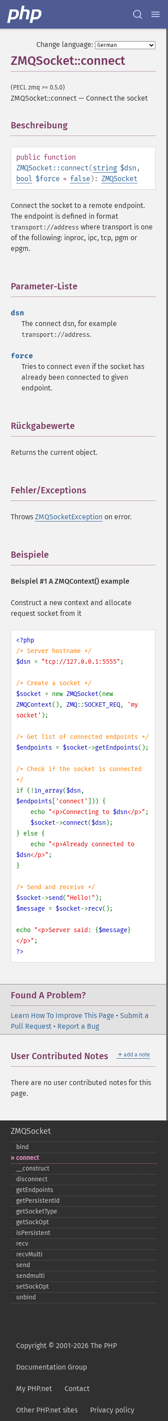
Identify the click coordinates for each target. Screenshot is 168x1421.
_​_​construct (32, 1168)
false (80, 178)
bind (22, 1147)
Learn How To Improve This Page (62, 1015)
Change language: (64, 44)
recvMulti (29, 1254)
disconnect (31, 1179)
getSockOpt (32, 1222)
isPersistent (33, 1233)
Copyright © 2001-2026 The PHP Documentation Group (66, 1356)
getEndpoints (34, 1190)
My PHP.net (34, 1388)
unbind (26, 1297)
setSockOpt (32, 1286)
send (23, 1265)
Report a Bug (78, 1026)
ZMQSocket (119, 178)
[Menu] (155, 14)
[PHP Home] (25, 14)
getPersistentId (38, 1201)
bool (24, 178)
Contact (77, 1388)
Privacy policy (112, 1410)
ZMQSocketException (69, 517)
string (105, 168)
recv (22, 1243)
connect (27, 1158)
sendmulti (30, 1276)
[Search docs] (137, 14)
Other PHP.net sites (47, 1410)
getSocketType (36, 1211)
